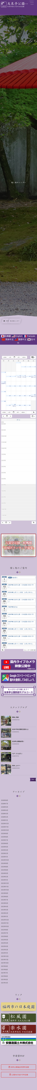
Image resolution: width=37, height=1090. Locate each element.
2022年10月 (5, 926)
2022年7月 (4, 933)
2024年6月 (4, 870)
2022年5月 (4, 940)
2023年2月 (4, 913)
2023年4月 (4, 906)
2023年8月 (4, 896)
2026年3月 (4, 813)
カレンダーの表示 (29, 650)
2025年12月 (5, 823)
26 (5, 401)
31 (29, 405)
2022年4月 (4, 943)
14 (15, 386)
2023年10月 (5, 890)
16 (24, 386)
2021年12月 (5, 956)
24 (29, 395)
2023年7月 (4, 900)
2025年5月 (4, 847)
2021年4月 (4, 983)
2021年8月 (4, 969)
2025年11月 (5, 827)
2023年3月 (4, 910)
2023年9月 (4, 893)
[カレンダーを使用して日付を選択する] (14, 357)
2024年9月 (4, 863)
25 (34, 395)
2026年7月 (4, 804)
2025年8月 (4, 837)
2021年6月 (4, 976)
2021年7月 (4, 973)
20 (10, 395)
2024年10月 (5, 860)
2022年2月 (4, 950)
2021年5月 (4, 979)
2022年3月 (4, 946)
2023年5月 (4, 903)
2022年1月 (4, 953)
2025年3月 (4, 850)
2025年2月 (4, 853)
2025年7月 (4, 840)
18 (34, 386)
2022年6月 (4, 936)
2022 (5, 357)
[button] (34, 412)
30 (24, 405)
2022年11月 (5, 923)
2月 (10, 357)
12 (5, 382)
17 (29, 386)
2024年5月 (4, 873)
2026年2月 (4, 817)
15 (20, 386)
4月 (19, 357)
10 (29, 376)
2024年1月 (4, 880)
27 (10, 405)
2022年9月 (4, 930)
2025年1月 (4, 857)
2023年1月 (4, 916)
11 (34, 375)
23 (24, 395)
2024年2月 (4, 877)
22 (20, 395)
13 (10, 386)
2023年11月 (5, 886)
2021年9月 (4, 966)
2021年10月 (5, 963)
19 (5, 391)
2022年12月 (5, 920)
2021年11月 (4, 960)
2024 (23, 357)
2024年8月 (4, 867)
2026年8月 (4, 800)
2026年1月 (4, 820)
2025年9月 (4, 833)
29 (20, 405)
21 (15, 395)
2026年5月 (4, 807)
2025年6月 (4, 843)
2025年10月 (5, 830)
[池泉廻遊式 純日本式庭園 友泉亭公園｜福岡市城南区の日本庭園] (13, 5)
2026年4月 (4, 810)
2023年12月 (5, 883)
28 (15, 404)
